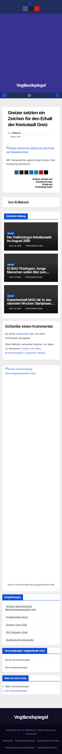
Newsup (48, 730)
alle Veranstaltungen (16, 667)
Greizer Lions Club (16, 624)
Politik (11, 233)
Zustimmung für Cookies (48, 741)
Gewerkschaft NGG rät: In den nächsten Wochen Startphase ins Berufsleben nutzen (29, 303)
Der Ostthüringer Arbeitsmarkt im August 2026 (29, 239)
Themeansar (30, 734)
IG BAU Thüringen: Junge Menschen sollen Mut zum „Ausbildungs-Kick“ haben (27, 272)
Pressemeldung (34, 246)
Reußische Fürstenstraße (20, 639)
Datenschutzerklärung (25, 741)
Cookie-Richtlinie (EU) (47, 747)
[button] (53, 95)
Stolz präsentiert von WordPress (21, 730)
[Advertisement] (31, 49)
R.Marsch (16, 133)
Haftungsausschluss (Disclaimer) (20, 747)
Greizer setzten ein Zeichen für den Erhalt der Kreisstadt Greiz (42, 183)
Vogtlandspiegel (31, 85)
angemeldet (22, 333)
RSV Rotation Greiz (17, 632)
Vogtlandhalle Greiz (17, 617)
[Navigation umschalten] (29, 95)
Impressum (8, 741)
